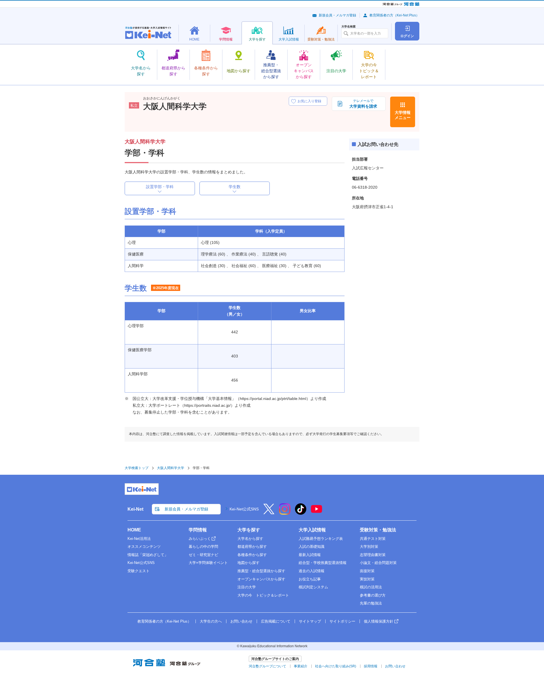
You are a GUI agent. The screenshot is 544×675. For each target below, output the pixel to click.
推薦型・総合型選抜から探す (261, 571)
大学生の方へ (211, 621)
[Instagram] (284, 512)
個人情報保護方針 (378, 621)
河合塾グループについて (267, 666)
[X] (269, 512)
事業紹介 (300, 666)
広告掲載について (275, 621)
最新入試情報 (310, 555)
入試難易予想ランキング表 (321, 538)
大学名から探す (250, 538)
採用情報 (370, 666)
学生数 (235, 186)
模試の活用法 (371, 587)
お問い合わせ (241, 621)
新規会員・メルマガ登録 (337, 15)
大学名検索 (348, 26)
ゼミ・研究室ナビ (203, 555)
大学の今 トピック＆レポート (263, 595)
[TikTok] (300, 512)
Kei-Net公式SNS (244, 509)
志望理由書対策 (373, 555)
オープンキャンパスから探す (261, 579)
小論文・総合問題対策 (378, 563)
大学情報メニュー (403, 115)
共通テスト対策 (373, 538)
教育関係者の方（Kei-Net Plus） (394, 15)
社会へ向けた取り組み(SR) (335, 666)
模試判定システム (313, 587)
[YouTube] (316, 512)
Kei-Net (135, 509)
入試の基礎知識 (311, 546)
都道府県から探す (252, 546)
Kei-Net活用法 (139, 538)
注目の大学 (246, 587)
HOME (134, 529)
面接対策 (367, 571)
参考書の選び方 (373, 595)
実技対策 (367, 579)
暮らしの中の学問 (203, 546)
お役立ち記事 (310, 579)
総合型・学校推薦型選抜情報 (323, 563)
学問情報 (198, 529)
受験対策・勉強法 (378, 529)
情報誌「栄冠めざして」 (148, 555)
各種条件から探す (252, 555)
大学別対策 (369, 546)
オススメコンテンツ (144, 546)
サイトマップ (310, 621)
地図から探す (248, 563)
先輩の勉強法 (371, 603)
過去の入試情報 (311, 571)
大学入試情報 (312, 529)
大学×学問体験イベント (208, 563)
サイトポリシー (342, 621)
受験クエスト (139, 571)
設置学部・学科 (160, 186)
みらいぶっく (200, 538)
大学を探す (248, 529)
